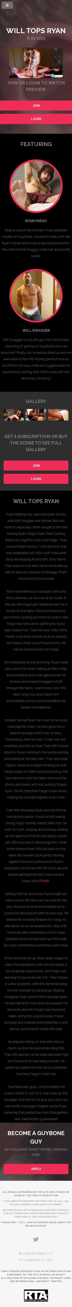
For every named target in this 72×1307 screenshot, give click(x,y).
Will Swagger (36, 330)
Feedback (37, 1210)
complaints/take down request (36, 1216)
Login (36, 119)
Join (36, 106)
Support (51, 1210)
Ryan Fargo (36, 221)
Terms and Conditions (29, 1213)
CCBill (21, 1222)
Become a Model (56, 1213)
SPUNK (43, 881)
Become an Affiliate (16, 1210)
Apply (36, 1169)
